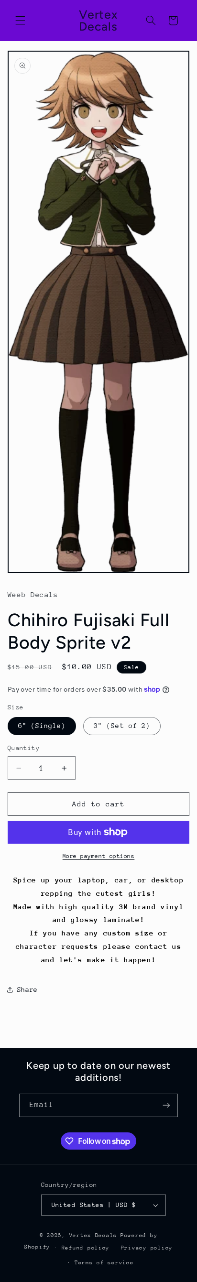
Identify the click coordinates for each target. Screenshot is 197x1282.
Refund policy (86, 1248)
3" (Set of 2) (122, 725)
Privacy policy (147, 1248)
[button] (20, 21)
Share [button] (27, 989)
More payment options (99, 856)
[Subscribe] (166, 1105)
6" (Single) (42, 725)
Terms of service (104, 1263)
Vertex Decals (93, 1235)
